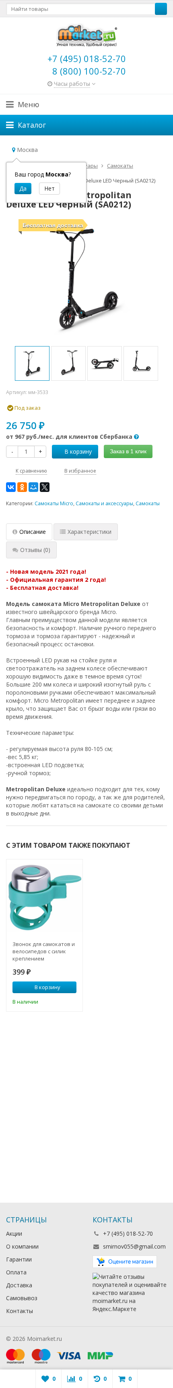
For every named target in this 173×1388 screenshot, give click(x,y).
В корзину (78, 451)
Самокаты (148, 503)
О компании (22, 1246)
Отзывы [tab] (35, 550)
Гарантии (19, 1259)
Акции (14, 1233)
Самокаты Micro (54, 503)
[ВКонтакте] (11, 487)
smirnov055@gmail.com (134, 1246)
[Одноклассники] (22, 487)
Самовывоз (21, 1298)
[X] (44, 487)
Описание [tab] (32, 531)
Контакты (19, 1311)
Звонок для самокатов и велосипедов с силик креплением (43, 951)
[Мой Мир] (33, 487)
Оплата (16, 1272)
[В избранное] (71, 1000)
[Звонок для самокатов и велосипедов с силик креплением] (44, 897)
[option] (32, 363)
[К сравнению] (59, 1000)
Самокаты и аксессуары (104, 503)
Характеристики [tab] (89, 531)
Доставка (19, 1285)
